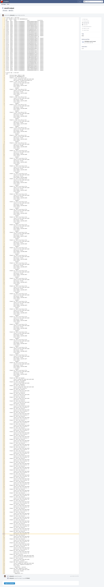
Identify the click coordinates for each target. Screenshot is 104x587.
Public (11, 10)
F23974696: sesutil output (90, 41)
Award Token (86, 30)
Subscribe (85, 24)
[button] (80, 2)
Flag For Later (86, 28)
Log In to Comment (9, 583)
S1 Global (28, 578)
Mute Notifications (87, 26)
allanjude (12, 15)
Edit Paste (85, 19)
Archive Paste (86, 21)
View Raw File (86, 22)
